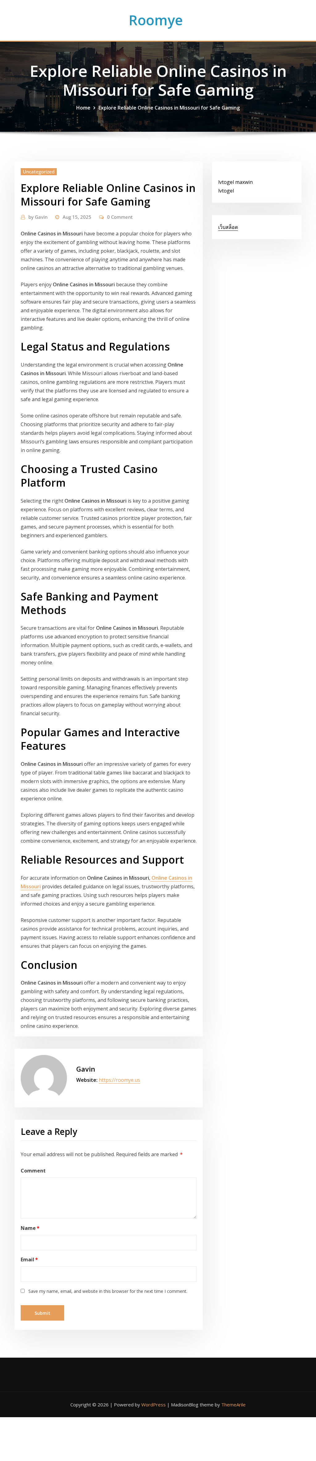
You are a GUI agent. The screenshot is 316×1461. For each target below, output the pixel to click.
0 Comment (120, 217)
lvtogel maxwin (235, 182)
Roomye (156, 19)
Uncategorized (39, 171)
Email (29, 1259)
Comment (33, 1170)
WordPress (153, 1404)
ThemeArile (233, 1404)
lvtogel (226, 190)
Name (30, 1228)
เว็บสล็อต (228, 227)
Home (83, 107)
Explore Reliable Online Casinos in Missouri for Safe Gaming (169, 107)
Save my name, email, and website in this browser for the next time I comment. (107, 1291)
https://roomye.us (119, 1080)
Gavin (38, 217)
